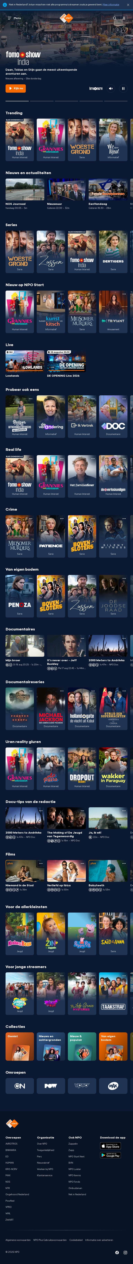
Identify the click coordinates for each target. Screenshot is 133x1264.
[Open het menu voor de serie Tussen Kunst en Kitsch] (62, 294)
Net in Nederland (77, 1194)
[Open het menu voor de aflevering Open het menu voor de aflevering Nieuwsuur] (82, 182)
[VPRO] (82, 1086)
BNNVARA (11, 1150)
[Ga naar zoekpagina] (114, 18)
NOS (8, 1182)
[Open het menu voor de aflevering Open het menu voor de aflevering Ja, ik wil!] (124, 811)
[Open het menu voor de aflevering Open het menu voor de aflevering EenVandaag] (124, 182)
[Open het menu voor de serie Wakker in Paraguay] (124, 751)
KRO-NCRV (11, 1169)
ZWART (10, 1220)
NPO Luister (75, 1169)
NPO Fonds (74, 1182)
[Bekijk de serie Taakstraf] (113, 993)
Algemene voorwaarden (18, 1240)
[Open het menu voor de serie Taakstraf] (124, 976)
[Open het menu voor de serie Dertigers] (124, 234)
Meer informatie (111, 4)
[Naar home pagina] (66, 18)
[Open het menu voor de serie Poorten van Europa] (30, 691)
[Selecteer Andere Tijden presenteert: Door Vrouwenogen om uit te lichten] (91, 99)
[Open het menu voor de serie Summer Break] (30, 976)
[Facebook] (117, 1253)
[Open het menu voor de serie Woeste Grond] (93, 122)
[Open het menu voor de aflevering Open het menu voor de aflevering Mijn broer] (41, 638)
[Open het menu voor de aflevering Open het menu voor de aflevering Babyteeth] (124, 863)
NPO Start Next (77, 1156)
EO (7, 1156)
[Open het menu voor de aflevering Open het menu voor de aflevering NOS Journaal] (41, 182)
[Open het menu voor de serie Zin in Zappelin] (62, 916)
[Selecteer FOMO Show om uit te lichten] (17, 99)
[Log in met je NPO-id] (124, 18)
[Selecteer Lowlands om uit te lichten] (41, 99)
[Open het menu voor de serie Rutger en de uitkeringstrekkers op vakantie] (30, 399)
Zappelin (73, 1144)
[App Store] (110, 1145)
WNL (8, 1213)
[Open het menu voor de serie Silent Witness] (124, 519)
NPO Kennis (75, 1175)
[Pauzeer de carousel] (123, 88)
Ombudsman (75, 1188)
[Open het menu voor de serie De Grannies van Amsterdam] (62, 122)
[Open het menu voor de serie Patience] (62, 519)
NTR (8, 1188)
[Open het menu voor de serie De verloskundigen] (124, 459)
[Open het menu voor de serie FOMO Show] (30, 122)
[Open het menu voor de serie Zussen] (62, 234)
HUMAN (10, 1163)
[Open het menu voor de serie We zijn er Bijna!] (124, 122)
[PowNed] (51, 1086)
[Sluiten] (128, 5)
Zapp (71, 1150)
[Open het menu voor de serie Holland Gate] (93, 691)
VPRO (9, 1207)
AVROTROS (11, 1144)
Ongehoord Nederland (17, 1194)
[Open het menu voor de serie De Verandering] (62, 399)
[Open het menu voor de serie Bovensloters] (93, 519)
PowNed (10, 1201)
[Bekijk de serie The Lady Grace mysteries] (82, 993)
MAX (8, 1175)
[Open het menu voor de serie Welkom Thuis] (62, 976)
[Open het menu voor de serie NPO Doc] (124, 399)
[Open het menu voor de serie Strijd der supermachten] (124, 691)
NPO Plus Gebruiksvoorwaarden (50, 1240)
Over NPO (42, 1144)
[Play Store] (110, 1155)
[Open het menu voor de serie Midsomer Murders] (93, 294)
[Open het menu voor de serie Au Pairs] (62, 751)
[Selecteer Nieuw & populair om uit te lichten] (115, 99)
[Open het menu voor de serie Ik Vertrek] (93, 399)
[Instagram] (125, 1253)
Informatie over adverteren (99, 1240)
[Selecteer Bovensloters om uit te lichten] (66, 99)
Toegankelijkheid (45, 1150)
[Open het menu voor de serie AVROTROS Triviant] (124, 294)
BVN (71, 1163)
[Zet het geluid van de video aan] (111, 88)
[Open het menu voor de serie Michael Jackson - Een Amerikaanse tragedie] (62, 691)
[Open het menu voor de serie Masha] (30, 916)
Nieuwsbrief (43, 1163)
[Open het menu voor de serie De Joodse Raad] (124, 578)
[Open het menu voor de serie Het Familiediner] (93, 459)
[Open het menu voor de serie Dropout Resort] (93, 751)
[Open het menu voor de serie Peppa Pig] (93, 916)
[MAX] (113, 1086)
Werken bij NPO (45, 1169)
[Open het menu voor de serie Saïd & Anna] (124, 916)
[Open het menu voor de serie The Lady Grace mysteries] (93, 976)
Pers (39, 1156)
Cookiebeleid (76, 1240)
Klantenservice (44, 1175)
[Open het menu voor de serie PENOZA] (30, 578)
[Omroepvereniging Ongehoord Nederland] (20, 1086)
